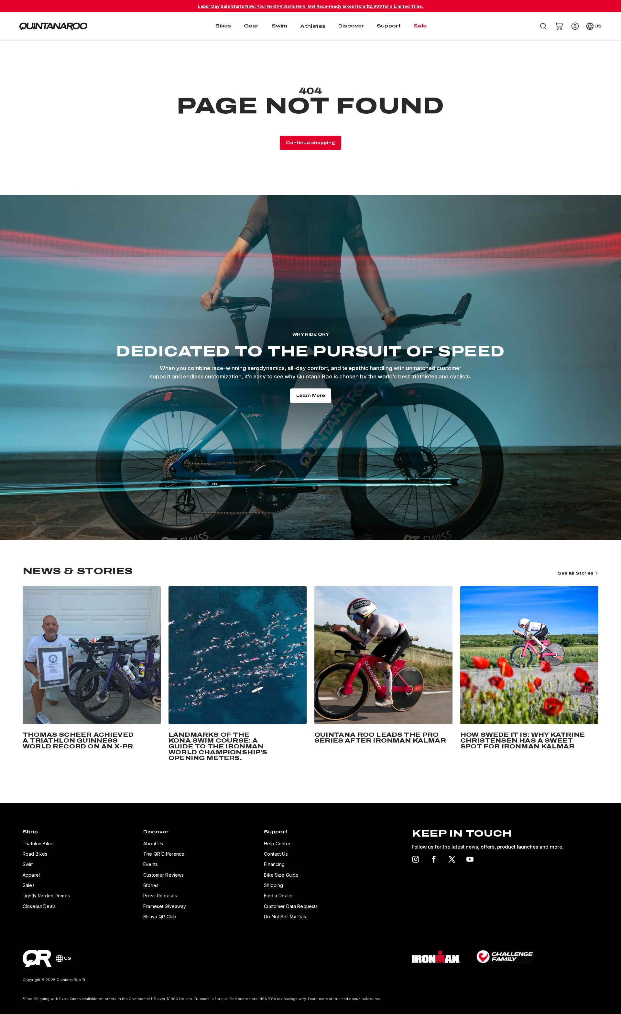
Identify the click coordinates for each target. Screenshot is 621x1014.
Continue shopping (310, 143)
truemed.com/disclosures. (357, 999)
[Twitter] (452, 859)
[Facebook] (434, 859)
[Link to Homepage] (37, 958)
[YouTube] (470, 859)
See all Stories (575, 573)
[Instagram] (415, 859)
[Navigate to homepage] (53, 26)
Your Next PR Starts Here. (310, 6)
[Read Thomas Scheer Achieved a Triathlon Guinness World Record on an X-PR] (92, 675)
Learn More (310, 395)
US (598, 26)
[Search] (543, 26)
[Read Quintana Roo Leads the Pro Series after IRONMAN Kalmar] (383, 675)
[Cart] (559, 26)
